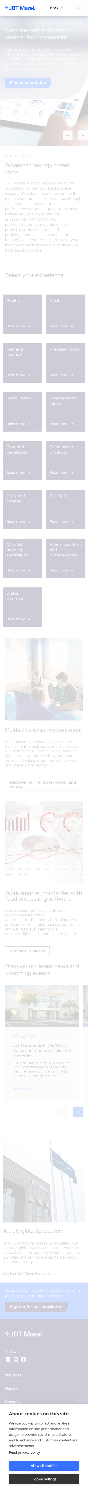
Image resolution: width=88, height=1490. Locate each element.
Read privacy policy (24, 1452)
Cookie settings (44, 1479)
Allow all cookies (44, 1465)
